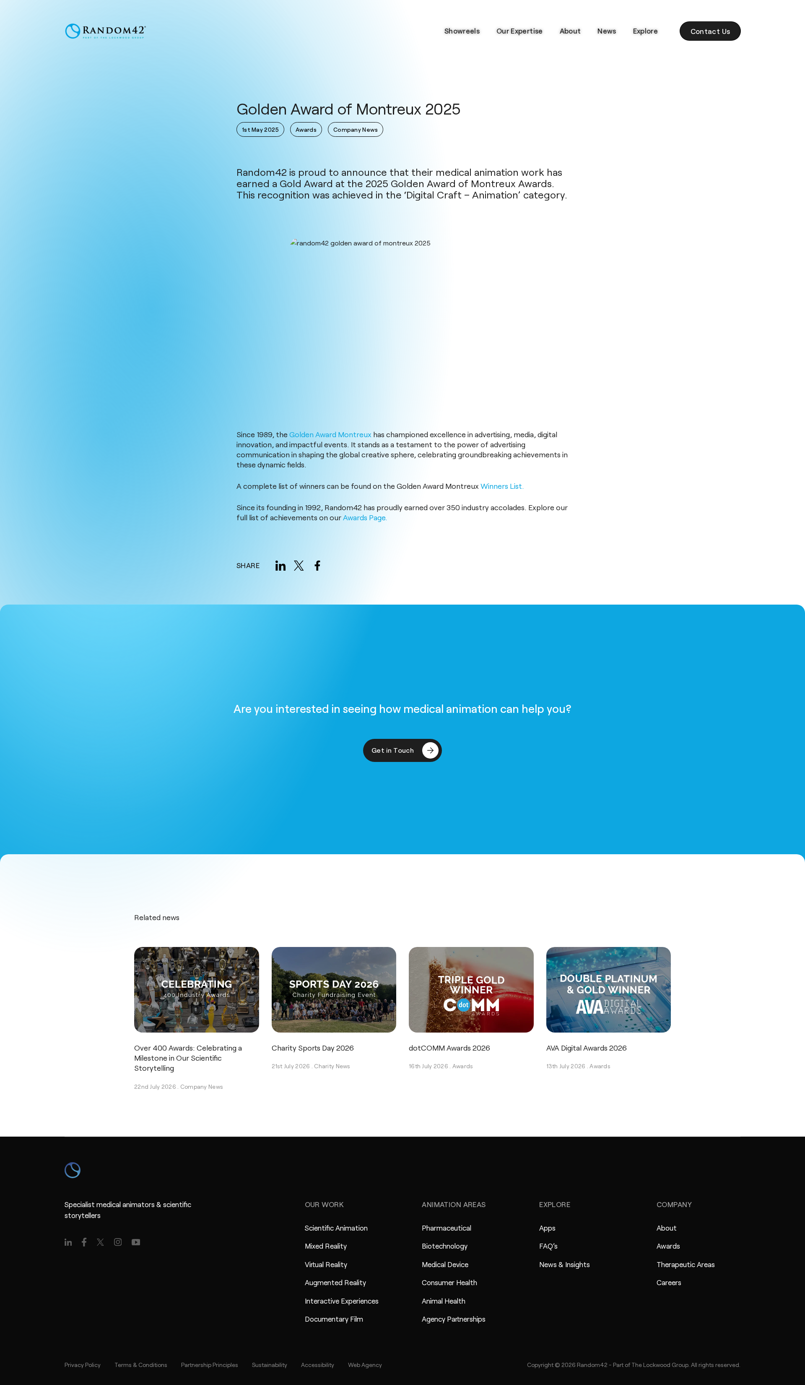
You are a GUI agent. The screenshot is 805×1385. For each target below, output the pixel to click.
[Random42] (105, 31)
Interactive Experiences (342, 1300)
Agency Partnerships (454, 1319)
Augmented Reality (335, 1282)
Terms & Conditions (140, 1364)
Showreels (462, 30)
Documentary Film (334, 1319)
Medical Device (445, 1264)
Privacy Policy (83, 1364)
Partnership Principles (209, 1364)
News (606, 30)
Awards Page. (365, 517)
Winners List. (502, 485)
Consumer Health (449, 1282)
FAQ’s (548, 1246)
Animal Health (443, 1300)
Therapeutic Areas (686, 1264)
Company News (201, 1086)
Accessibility (317, 1364)
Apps (547, 1227)
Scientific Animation (336, 1227)
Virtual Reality (326, 1264)
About (570, 30)
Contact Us (710, 31)
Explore (645, 30)
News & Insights (564, 1264)
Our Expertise (519, 30)
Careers (669, 1282)
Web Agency (365, 1364)
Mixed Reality (326, 1246)
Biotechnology (444, 1246)
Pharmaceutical (446, 1227)
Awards (462, 1065)
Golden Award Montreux (330, 434)
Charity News (332, 1065)
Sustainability (269, 1364)
